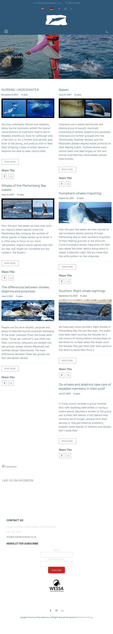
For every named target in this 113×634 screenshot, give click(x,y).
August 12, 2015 (66, 198)
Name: (56, 550)
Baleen (64, 90)
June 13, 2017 (7, 194)
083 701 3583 (74, 3)
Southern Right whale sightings (82, 291)
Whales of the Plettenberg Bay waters (23, 188)
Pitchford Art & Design (85, 617)
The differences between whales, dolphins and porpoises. (25, 289)
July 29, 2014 (65, 393)
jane (26, 94)
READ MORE (10, 162)
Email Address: (56, 559)
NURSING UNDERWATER (20, 90)
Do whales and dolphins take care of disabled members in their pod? (85, 386)
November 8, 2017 (9, 94)
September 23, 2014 (68, 295)
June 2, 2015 (7, 296)
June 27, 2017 (65, 94)
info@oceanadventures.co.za (48, 3)
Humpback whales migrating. (80, 193)
